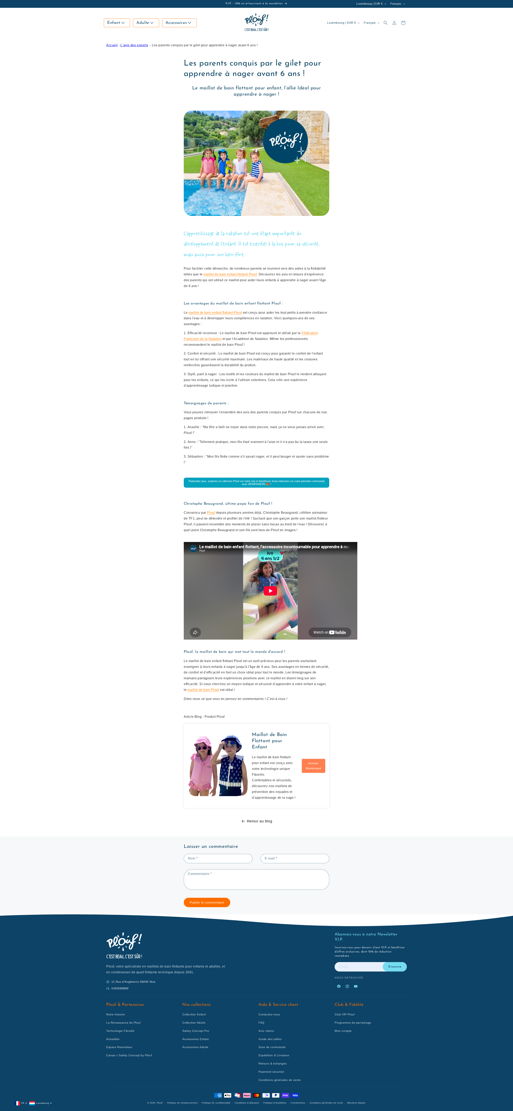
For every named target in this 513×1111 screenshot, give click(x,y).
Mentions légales (356, 1103)
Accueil (112, 45)
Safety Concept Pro (195, 1030)
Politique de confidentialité (216, 1103)
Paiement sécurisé (271, 1071)
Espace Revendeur (119, 1047)
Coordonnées (298, 1103)
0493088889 (120, 988)
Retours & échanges (273, 1063)
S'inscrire (394, 966)
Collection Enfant (194, 1014)
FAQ (262, 1022)
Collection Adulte (193, 1022)
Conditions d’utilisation (247, 1103)
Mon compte (343, 1030)
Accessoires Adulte (195, 1047)
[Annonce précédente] (197, 4)
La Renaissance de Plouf (123, 1022)
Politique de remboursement (182, 1103)
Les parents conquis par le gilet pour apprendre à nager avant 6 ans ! (205, 45)
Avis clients (266, 1030)
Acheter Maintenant (313, 766)
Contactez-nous (269, 1014)
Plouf (211, 512)
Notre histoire (115, 1014)
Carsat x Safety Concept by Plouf (129, 1055)
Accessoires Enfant (195, 1039)
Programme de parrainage (353, 1022)
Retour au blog (259, 821)
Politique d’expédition (274, 1103)
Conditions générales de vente (280, 1080)
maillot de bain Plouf (203, 689)
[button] (117, 22)
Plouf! (160, 1103)
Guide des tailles (270, 1039)
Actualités (113, 1039)
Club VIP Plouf (344, 1014)
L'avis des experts (134, 45)
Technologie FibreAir (120, 1030)
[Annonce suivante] (315, 4)
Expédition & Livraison (274, 1055)
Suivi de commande (272, 1047)
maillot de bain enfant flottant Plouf (230, 274)
